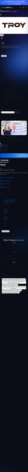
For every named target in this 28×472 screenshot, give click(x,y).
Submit (17, 112)
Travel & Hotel (7, 203)
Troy (5, 226)
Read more (18, 3)
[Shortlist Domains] (26, 7)
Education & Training (9, 200)
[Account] (20, 7)
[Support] (23, 7)
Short (5, 219)
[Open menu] (2, 7)
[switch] (2, 43)
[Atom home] (8, 7)
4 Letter (6, 217)
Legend (6, 211)
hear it (4, 56)
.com (5, 220)
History (6, 210)
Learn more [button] (3, 174)
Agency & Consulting (9, 201)
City (5, 208)
